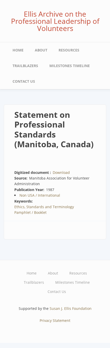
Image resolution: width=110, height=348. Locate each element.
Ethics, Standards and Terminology (44, 206)
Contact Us (24, 81)
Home (18, 50)
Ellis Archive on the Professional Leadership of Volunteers (55, 21)
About (41, 50)
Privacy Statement (55, 320)
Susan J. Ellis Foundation (71, 308)
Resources (69, 50)
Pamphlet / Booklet (30, 212)
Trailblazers (25, 65)
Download (61, 172)
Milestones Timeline (69, 65)
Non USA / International (39, 195)
